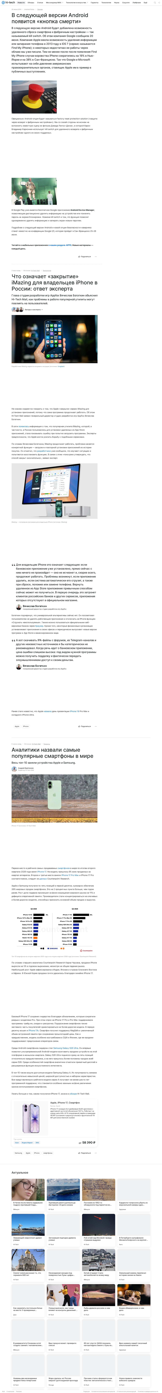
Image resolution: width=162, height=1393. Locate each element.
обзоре (73, 1094)
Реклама (19, 1391)
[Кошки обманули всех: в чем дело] (133, 1300)
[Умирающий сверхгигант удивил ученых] (28, 1230)
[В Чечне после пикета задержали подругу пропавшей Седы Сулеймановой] (28, 1195)
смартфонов (64, 868)
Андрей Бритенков (26, 768)
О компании (10, 1391)
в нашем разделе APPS (59, 245)
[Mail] (3, 2)
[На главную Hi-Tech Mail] (10, 2)
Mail (3, 1391)
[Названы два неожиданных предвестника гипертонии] (28, 1370)
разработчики (44, 451)
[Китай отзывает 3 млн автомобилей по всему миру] (98, 1265)
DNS (37, 1143)
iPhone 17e (34, 1030)
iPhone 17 (41, 872)
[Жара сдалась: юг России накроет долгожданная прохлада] (63, 1370)
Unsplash (61, 366)
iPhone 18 (74, 711)
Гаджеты (47, 744)
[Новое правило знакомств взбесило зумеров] (133, 1370)
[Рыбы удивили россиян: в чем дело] (98, 1300)
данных (43, 879)
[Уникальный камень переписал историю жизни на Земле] (133, 1265)
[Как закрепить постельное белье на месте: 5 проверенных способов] (28, 1300)
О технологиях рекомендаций (126, 1391)
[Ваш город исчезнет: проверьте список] (63, 1335)
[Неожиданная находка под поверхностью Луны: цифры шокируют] (63, 1265)
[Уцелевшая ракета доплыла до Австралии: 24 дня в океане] (63, 1195)
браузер (39, 626)
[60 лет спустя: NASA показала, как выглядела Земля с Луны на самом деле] (98, 1335)
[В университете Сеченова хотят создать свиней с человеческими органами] (28, 1335)
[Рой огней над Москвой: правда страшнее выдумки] (98, 1230)
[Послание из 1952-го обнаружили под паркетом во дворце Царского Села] (98, 1195)
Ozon (17, 1143)
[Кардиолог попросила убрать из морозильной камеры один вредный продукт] (133, 1195)
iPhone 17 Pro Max (70, 875)
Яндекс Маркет (27, 1143)
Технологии (47, 270)
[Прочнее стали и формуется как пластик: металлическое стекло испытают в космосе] (98, 1370)
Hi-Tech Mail (35, 270)
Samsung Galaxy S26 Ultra (65, 1048)
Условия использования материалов (103, 1391)
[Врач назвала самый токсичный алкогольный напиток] (133, 1335)
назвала (47, 711)
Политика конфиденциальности (148, 1391)
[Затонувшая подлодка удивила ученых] (63, 1230)
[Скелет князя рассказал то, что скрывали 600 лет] (28, 1265)
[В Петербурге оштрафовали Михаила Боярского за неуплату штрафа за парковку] (133, 1230)
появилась (24, 426)
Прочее (40, 9)
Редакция (86, 1391)
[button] (34, 97)
